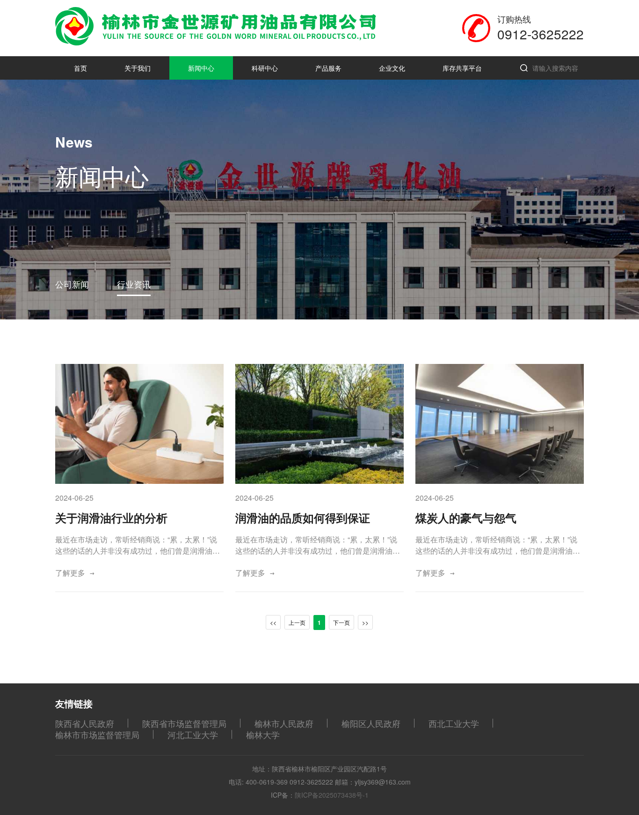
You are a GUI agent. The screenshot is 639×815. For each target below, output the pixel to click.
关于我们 (137, 68)
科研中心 (265, 68)
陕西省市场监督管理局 (184, 723)
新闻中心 (201, 68)
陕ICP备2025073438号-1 (332, 795)
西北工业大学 (453, 723)
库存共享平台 (462, 68)
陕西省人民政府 (84, 723)
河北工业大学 (192, 734)
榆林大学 (263, 734)
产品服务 (328, 68)
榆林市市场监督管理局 (97, 734)
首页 (80, 68)
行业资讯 (134, 284)
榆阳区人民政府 (370, 723)
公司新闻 (72, 284)
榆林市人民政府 (283, 723)
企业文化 (392, 68)
